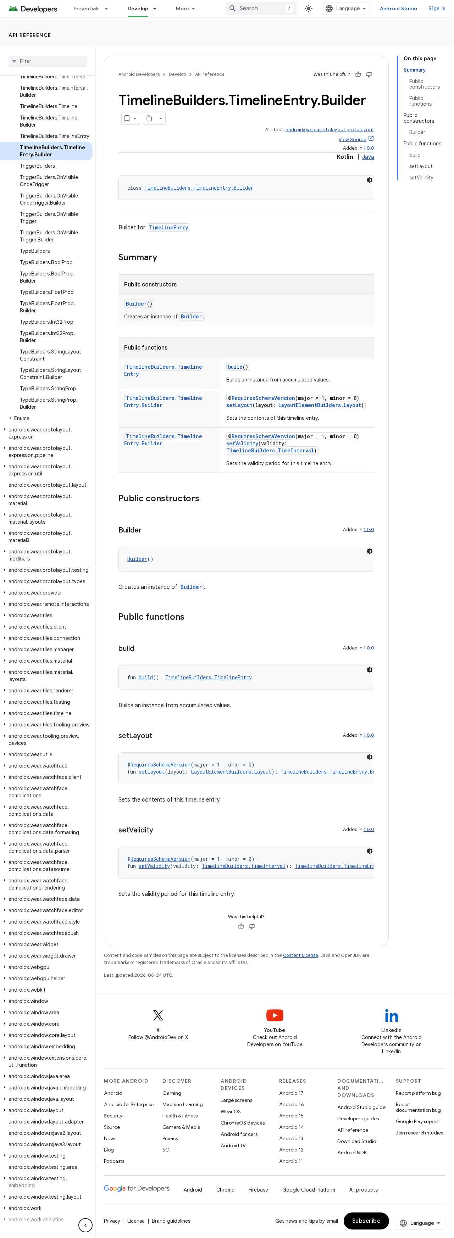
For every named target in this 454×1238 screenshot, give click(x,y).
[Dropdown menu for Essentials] (109, 8)
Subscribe (366, 1221)
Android (113, 1093)
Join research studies (419, 1133)
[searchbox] (48, 61)
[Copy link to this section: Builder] (149, 530)
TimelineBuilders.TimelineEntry (208, 677)
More (182, 8)
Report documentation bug (418, 1107)
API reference (30, 35)
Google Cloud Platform (308, 1190)
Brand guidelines (171, 1221)
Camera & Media (181, 1127)
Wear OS (231, 1111)
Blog (109, 1150)
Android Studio (398, 8)
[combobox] (261, 8)
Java (368, 157)
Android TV (233, 1145)
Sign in (436, 8)
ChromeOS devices (243, 1123)
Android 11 (291, 1161)
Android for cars (239, 1134)
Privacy (170, 1138)
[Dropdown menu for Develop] (157, 8)
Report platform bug (418, 1093)
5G (166, 1150)
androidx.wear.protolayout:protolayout (330, 130)
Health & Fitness (180, 1115)
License (136, 1221)
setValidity (242, 443)
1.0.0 (369, 148)
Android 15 (291, 1115)
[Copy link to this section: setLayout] (159, 736)
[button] (46, 418)
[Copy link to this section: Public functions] (191, 617)
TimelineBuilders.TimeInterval (270, 450)
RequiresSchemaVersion (263, 398)
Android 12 (291, 1150)
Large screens (236, 1100)
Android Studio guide (361, 1107)
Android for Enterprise (129, 1104)
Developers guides (358, 1118)
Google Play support (418, 1121)
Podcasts (114, 1161)
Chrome (225, 1190)
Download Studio (356, 1141)
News (110, 1138)
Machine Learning (182, 1104)
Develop (138, 8)
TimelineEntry (168, 227)
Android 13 (291, 1138)
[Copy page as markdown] (149, 118)
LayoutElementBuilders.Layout (319, 405)
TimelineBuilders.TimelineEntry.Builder (199, 187)
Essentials (87, 8)
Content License (300, 955)
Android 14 (291, 1127)
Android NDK (352, 1152)
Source (112, 1127)
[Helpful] (358, 74)
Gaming (171, 1093)
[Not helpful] (369, 74)
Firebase (258, 1190)
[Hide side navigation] (85, 1225)
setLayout (239, 405)
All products (363, 1190)
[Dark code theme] (369, 180)
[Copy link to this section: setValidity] (160, 830)
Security (113, 1115)
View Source (352, 139)
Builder (136, 303)
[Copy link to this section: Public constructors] (206, 499)
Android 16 (291, 1104)
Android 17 (291, 1093)
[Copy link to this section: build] (141, 649)
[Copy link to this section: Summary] (164, 258)
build (235, 366)
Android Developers (139, 74)
